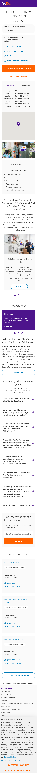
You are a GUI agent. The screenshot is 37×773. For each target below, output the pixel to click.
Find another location (17, 61)
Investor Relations (8, 697)
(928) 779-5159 (13, 623)
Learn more (17, 286)
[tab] (15, 295)
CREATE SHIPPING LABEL (17, 67)
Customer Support (14, 51)
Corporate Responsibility (10, 709)
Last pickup (26, 85)
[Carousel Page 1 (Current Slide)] (15, 333)
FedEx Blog (5, 706)
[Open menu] (34, 3)
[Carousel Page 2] (18, 333)
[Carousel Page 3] (22, 333)
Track (18, 541)
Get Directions (12, 46)
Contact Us (5, 715)
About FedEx (6, 692)
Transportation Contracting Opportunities (17, 703)
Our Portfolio (6, 695)
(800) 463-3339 (13, 583)
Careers (4, 700)
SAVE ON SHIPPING (15, 75)
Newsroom (5, 712)
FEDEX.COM (12, 371)
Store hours (11, 85)
